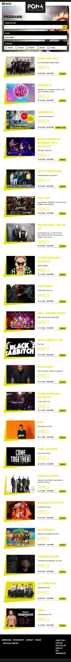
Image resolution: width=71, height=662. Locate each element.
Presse (38, 640)
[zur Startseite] (35, 7)
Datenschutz (18, 640)
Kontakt (29, 640)
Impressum (6, 640)
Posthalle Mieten (10, 643)
